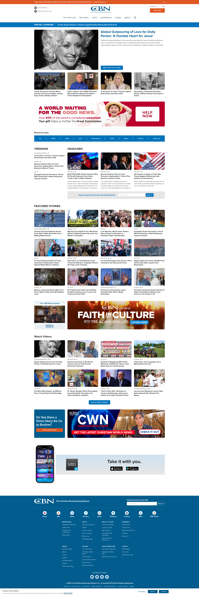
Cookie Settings (141, 591)
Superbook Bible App (108, 553)
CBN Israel (66, 527)
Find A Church (87, 533)
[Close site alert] (164, 2)
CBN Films (66, 535)
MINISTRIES (66, 522)
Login (163, 6)
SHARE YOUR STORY (50, 430)
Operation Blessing (69, 525)
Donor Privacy (86, 586)
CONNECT (126, 522)
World (67, 138)
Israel (80, 138)
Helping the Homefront (66, 531)
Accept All (163, 591)
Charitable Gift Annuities (107, 534)
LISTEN (118, 17)
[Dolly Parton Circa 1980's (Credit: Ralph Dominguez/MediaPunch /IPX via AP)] (66, 50)
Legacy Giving (107, 527)
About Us (125, 536)
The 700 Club (69, 17)
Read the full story (112, 68)
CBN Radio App (127, 555)
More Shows (86, 562)
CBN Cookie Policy (97, 586)
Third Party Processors (110, 586)
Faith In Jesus (87, 530)
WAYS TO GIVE (108, 522)
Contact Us (153, 6)
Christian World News (87, 553)
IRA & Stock (106, 530)
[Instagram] (102, 577)
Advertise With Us (128, 530)
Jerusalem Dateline (89, 560)
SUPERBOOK (106, 17)
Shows (126, 138)
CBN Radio (126, 549)
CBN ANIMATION (108, 546)
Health (112, 138)
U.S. (40, 138)
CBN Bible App (87, 539)
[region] (99, 591)
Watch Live (156, 138)
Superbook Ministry (109, 549)
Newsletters (126, 525)
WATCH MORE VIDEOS (99, 402)
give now (157, 10)
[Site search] (135, 18)
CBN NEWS (84, 17)
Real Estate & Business (107, 539)
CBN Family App (88, 565)
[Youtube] (92, 577)
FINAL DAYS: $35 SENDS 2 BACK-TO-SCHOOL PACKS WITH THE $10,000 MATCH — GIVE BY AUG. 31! (70, 2)
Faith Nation (86, 557)
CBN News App (67, 566)
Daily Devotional (88, 525)
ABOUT (127, 17)
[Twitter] (107, 577)
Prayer (84, 527)
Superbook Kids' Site (109, 557)
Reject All (153, 591)
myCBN (131, 586)
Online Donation (108, 525)
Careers (124, 533)
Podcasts (140, 138)
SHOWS (85, 546)
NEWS (64, 546)
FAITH (94, 17)
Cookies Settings (122, 586)
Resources (86, 536)
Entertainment (96, 138)
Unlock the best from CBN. (137, 500)
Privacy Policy (76, 586)
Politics (53, 138)
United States (67, 549)
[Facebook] (97, 577)
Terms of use (67, 586)
